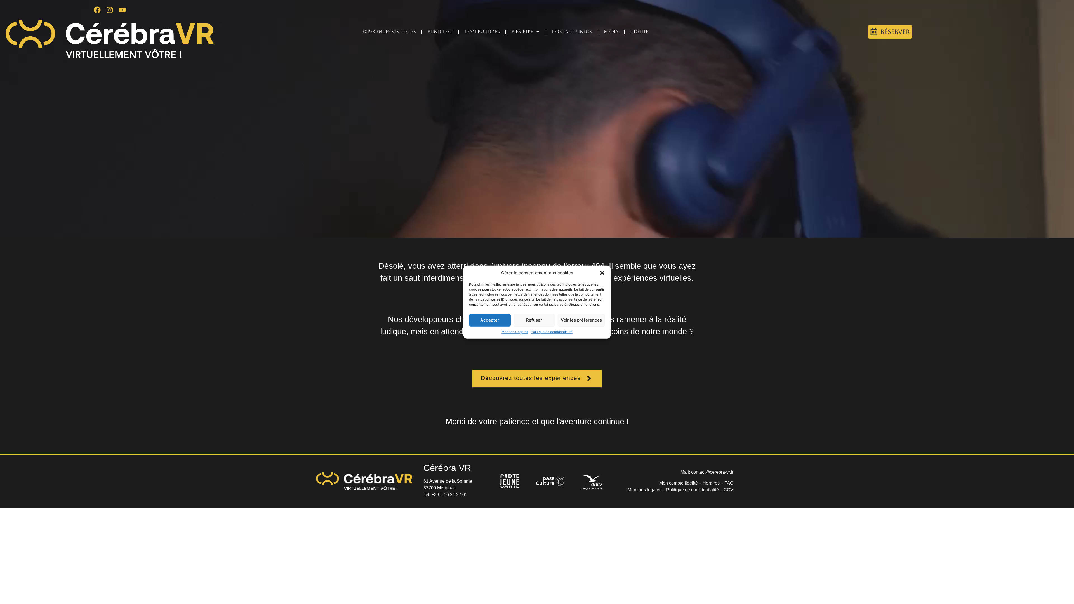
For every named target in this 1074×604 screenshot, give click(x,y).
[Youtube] (122, 10)
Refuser (534, 320)
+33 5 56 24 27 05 (449, 494)
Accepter (489, 320)
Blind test (440, 31)
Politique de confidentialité (552, 331)
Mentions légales (514, 331)
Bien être (522, 31)
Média (611, 31)
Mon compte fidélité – (681, 483)
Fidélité (639, 31)
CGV (728, 489)
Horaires (711, 483)
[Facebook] (97, 10)
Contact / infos (572, 31)
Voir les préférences (581, 320)
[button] (602, 273)
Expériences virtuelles (389, 31)
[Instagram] (109, 10)
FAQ (728, 483)
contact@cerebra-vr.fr (712, 472)
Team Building (482, 31)
